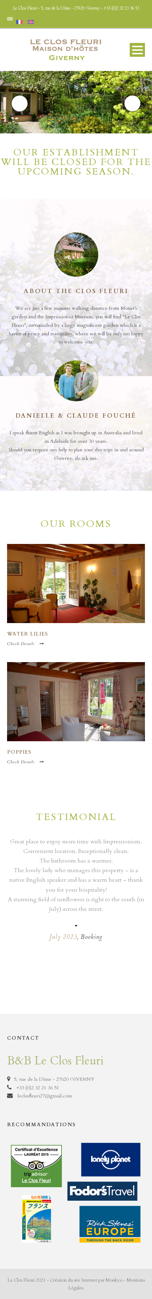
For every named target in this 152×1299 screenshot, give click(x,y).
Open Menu (137, 50)
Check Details (21, 643)
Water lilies (27, 634)
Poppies (19, 752)
